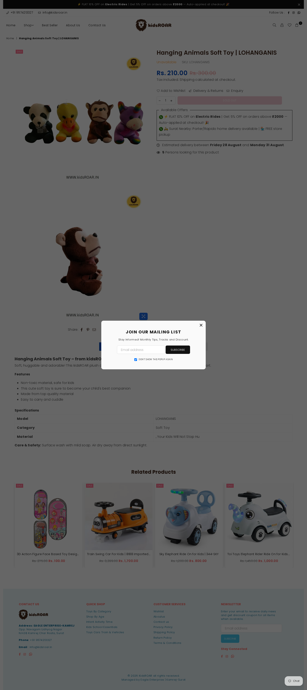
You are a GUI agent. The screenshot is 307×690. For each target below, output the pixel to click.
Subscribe (178, 350)
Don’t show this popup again (156, 359)
